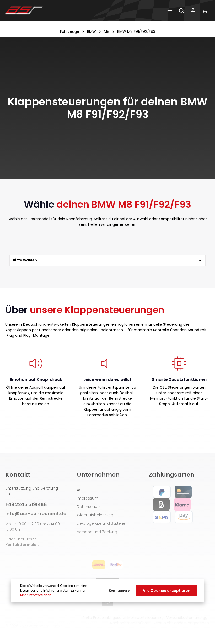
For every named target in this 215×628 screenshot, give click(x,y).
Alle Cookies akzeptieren (166, 590)
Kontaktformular (21, 544)
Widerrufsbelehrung (95, 515)
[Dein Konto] (193, 10)
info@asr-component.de (35, 513)
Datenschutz (88, 506)
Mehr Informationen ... (37, 595)
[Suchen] (181, 10)
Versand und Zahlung (97, 531)
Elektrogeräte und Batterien (102, 523)
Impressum (87, 498)
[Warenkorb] (204, 10)
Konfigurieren (120, 590)
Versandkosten (180, 617)
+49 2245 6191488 (26, 504)
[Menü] (170, 10)
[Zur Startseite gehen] (24, 10)
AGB (81, 489)
